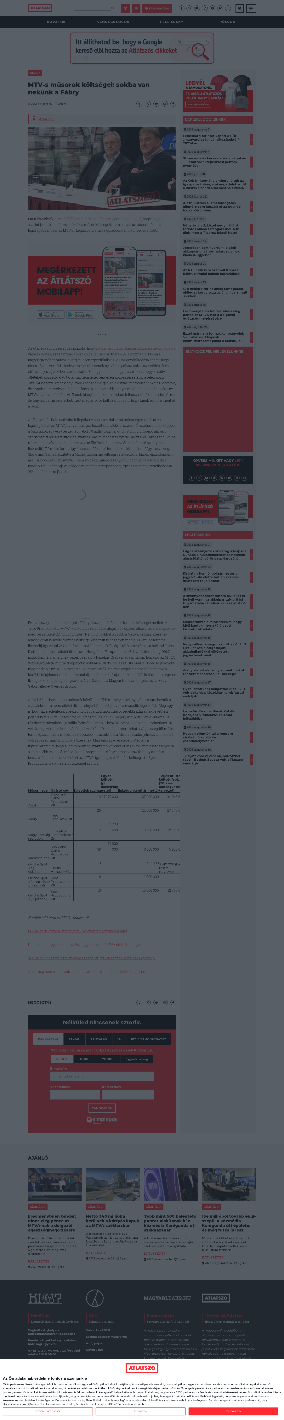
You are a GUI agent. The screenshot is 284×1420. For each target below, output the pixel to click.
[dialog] (142, 1389)
